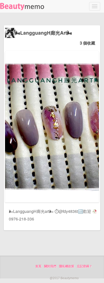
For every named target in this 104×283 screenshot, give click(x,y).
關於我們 (50, 266)
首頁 (38, 266)
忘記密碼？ (84, 266)
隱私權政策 (66, 266)
